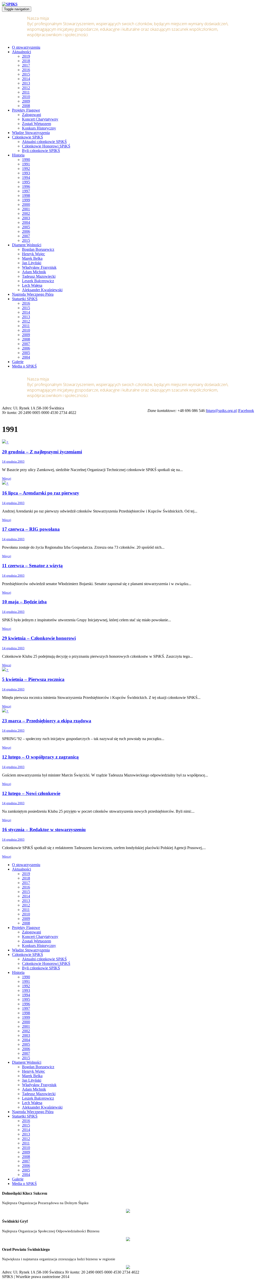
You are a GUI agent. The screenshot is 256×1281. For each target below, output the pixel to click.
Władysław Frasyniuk (39, 267)
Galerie (18, 362)
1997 (26, 191)
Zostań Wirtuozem (36, 124)
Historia (18, 155)
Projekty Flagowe (26, 110)
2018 (26, 61)
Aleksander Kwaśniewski (42, 290)
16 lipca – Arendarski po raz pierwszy (40, 493)
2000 (26, 204)
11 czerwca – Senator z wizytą (32, 565)
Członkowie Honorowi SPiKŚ (46, 146)
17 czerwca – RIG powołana (31, 529)
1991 (26, 164)
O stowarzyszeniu (26, 47)
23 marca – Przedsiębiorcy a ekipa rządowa (46, 720)
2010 (26, 97)
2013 (26, 83)
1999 (26, 200)
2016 (26, 70)
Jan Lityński (31, 263)
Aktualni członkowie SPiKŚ (44, 141)
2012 (26, 88)
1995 (26, 182)
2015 (26, 74)
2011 (26, 92)
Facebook (246, 410)
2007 (26, 236)
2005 (26, 227)
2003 (26, 218)
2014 (26, 79)
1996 (26, 186)
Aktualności (21, 52)
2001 (26, 209)
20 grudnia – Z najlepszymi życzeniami (42, 451)
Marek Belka (32, 258)
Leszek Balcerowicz (38, 281)
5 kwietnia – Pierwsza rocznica (33, 679)
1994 (26, 177)
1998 (26, 195)
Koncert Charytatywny (40, 119)
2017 (26, 65)
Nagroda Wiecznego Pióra (33, 294)
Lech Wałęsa (32, 285)
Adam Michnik (34, 272)
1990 (26, 159)
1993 (26, 173)
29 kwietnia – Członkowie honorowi (39, 638)
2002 (26, 213)
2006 (26, 231)
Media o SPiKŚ (24, 366)
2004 (26, 222)
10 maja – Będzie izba (24, 601)
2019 (26, 56)
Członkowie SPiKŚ (27, 137)
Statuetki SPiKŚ (25, 299)
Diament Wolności (26, 245)
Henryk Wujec (33, 254)
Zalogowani (31, 115)
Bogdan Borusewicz (38, 249)
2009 (26, 101)
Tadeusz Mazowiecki (39, 276)
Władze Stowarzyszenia (31, 132)
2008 (26, 106)
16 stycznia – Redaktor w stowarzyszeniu (44, 829)
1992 (26, 168)
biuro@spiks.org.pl (221, 410)
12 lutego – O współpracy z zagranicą (40, 757)
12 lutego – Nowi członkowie (31, 793)
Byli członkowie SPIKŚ (41, 150)
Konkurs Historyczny (39, 128)
